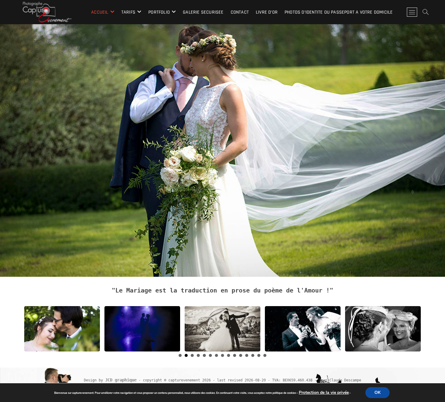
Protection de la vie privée (324, 392)
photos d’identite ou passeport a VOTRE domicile (339, 12)
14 (258, 355)
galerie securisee (203, 12)
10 (234, 355)
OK (377, 392)
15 (264, 355)
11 (240, 355)
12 (246, 355)
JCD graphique (121, 379)
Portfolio (159, 12)
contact (240, 12)
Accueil (99, 12)
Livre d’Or (267, 12)
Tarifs (128, 12)
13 (252, 355)
